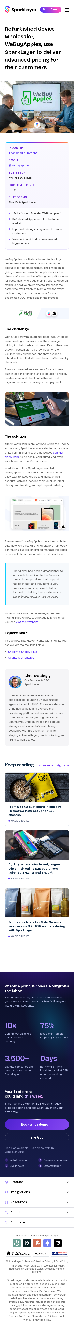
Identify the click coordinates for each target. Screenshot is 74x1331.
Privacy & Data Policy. (56, 1261)
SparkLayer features (21, 657)
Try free (37, 1137)
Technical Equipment (23, 153)
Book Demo (51, 9)
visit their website (27, 622)
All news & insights (54, 765)
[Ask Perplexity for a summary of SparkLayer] (27, 1243)
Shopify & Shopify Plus (22, 652)
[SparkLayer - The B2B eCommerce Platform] (20, 9)
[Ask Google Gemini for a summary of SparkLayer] (47, 1243)
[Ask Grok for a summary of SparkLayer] (58, 1243)
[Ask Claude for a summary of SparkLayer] (37, 1243)
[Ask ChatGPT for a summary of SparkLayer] (17, 1243)
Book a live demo (37, 1125)
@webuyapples (19, 165)
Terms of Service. (34, 1261)
